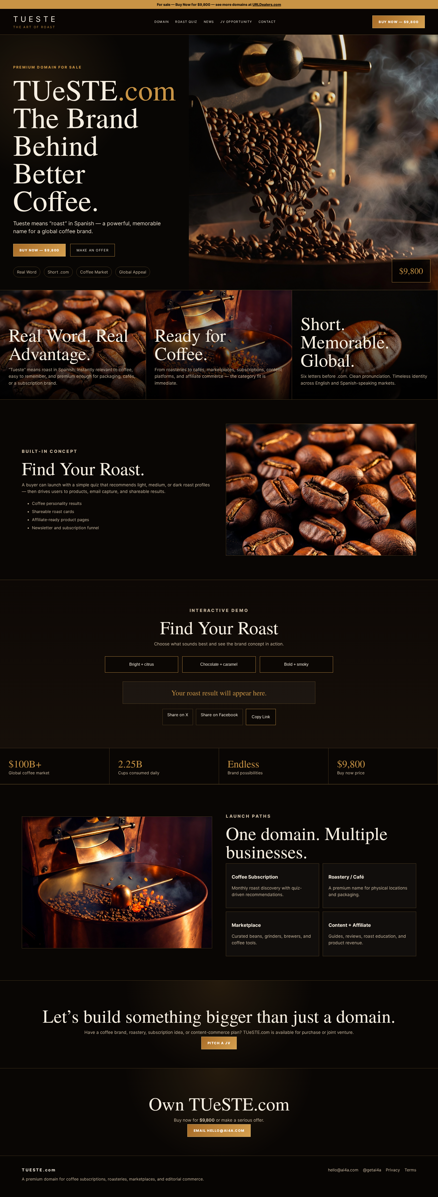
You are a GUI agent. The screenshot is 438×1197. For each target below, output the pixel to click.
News (209, 22)
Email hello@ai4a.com (219, 1130)
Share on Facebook (219, 714)
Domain (161, 22)
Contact (267, 22)
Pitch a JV (219, 1043)
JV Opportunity (236, 22)
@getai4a (372, 1169)
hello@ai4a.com (343, 1169)
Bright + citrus (141, 664)
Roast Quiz (186, 22)
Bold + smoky (296, 664)
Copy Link (261, 717)
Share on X (177, 714)
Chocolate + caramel (219, 664)
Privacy (393, 1169)
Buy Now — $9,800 (398, 22)
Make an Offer (92, 250)
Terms (410, 1169)
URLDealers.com (266, 4)
